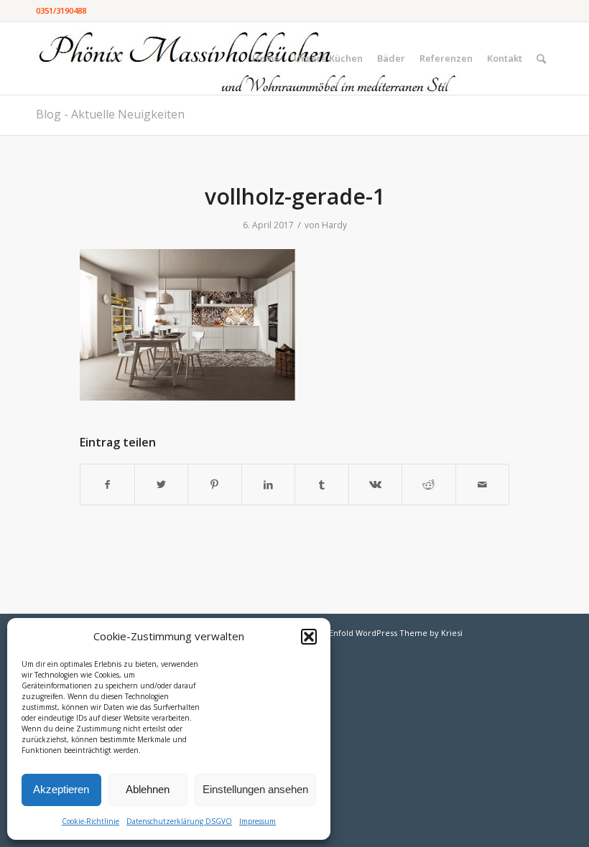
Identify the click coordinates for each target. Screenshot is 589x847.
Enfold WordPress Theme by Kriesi (396, 632)
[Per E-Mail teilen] (482, 484)
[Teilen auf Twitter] (161, 484)
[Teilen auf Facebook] (107, 484)
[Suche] (541, 58)
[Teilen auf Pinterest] (214, 484)
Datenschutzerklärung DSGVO (179, 821)
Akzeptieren (61, 789)
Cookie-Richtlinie (90, 821)
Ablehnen (148, 789)
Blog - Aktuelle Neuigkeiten (110, 114)
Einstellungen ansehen (255, 789)
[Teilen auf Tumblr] (321, 484)
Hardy (334, 225)
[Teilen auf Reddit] (428, 484)
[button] (309, 637)
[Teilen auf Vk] (375, 484)
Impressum (257, 821)
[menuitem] (266, 58)
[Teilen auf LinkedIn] (268, 484)
